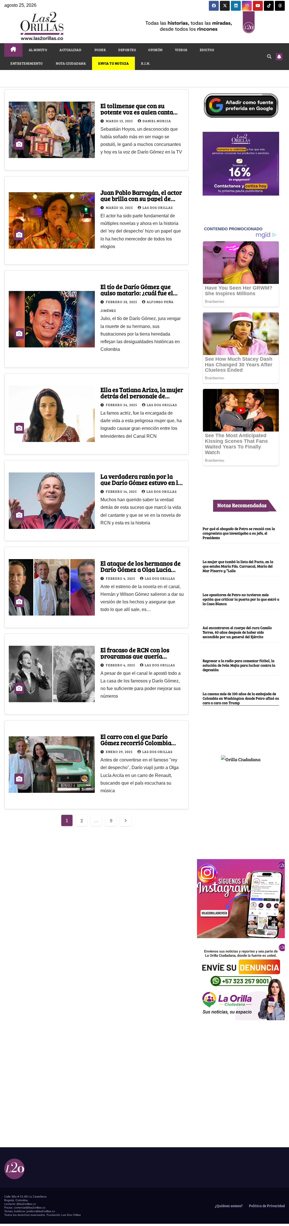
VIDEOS (181, 49)
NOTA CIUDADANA (70, 63)
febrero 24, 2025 (122, 404)
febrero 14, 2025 (122, 491)
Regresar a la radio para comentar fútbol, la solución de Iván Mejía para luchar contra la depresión (239, 665)
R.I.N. (145, 63)
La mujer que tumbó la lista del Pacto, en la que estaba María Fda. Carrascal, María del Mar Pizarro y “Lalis (238, 566)
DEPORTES (127, 49)
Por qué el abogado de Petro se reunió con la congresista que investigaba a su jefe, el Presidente (239, 533)
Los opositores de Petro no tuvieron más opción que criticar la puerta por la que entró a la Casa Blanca (241, 599)
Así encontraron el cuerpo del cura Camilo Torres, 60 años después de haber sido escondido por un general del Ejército (237, 632)
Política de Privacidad (266, 1205)
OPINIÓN (155, 49)
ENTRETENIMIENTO (26, 63)
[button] (269, 56)
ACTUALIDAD (70, 49)
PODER (100, 49)
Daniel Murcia (157, 121)
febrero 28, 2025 (122, 301)
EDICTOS (207, 49)
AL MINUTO (38, 49)
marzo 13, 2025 (120, 121)
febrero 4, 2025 (121, 578)
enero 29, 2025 (119, 751)
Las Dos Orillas (158, 207)
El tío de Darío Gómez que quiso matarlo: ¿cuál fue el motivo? (136, 292)
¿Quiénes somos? (228, 1205)
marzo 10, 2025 (120, 207)
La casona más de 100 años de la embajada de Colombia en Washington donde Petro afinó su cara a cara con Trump (241, 698)
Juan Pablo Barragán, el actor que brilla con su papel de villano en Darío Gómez (141, 198)
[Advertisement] (240, 808)
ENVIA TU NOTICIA (113, 63)
